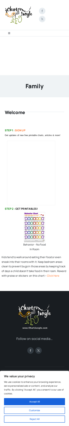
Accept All (34, 401)
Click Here (53, 275)
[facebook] (42, 11)
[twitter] (42, 19)
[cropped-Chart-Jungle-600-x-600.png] (19, 2)
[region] (34, 398)
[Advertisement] (34, 56)
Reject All (34, 419)
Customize (34, 410)
